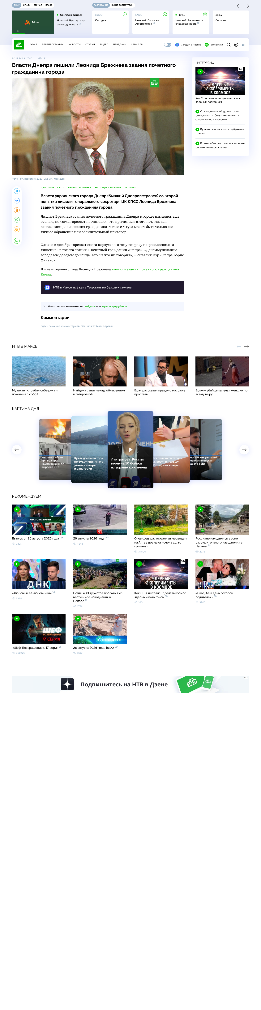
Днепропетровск (52, 187)
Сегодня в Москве (191, 44)
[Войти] (236, 45)
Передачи (119, 44)
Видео (104, 44)
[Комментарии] (17, 241)
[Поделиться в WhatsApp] (17, 220)
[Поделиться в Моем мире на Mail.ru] (17, 229)
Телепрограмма (53, 44)
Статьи (90, 44)
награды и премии (108, 187)
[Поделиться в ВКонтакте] (17, 200)
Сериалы (137, 44)
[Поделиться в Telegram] (17, 191)
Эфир (33, 44)
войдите (90, 306)
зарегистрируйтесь (114, 306)
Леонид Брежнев (79, 187)
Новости (74, 44)
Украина (130, 187)
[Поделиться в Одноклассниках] (17, 210)
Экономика (217, 44)
